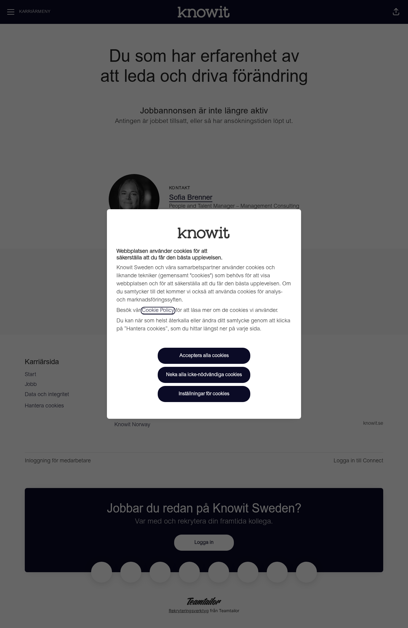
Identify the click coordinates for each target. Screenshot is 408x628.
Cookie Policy (158, 310)
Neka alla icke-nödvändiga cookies (204, 375)
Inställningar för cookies (204, 394)
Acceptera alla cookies (204, 355)
